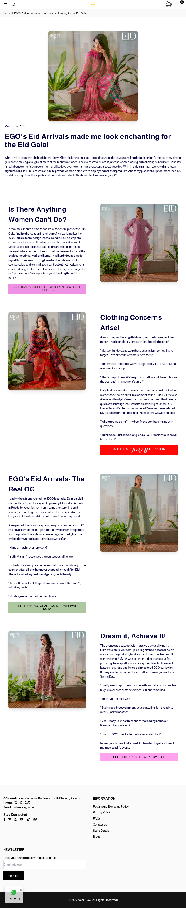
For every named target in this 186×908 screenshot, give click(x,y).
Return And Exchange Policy (111, 806)
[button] (178, 4)
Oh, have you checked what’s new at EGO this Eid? (47, 289)
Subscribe (14, 876)
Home (7, 13)
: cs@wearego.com (23, 807)
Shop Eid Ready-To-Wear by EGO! (139, 757)
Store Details (101, 830)
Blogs (96, 836)
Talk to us (14, 899)
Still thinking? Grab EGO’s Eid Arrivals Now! (47, 607)
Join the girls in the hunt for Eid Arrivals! (139, 450)
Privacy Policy (101, 812)
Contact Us (100, 824)
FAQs (96, 818)
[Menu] (5, 4)
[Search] (14, 4)
